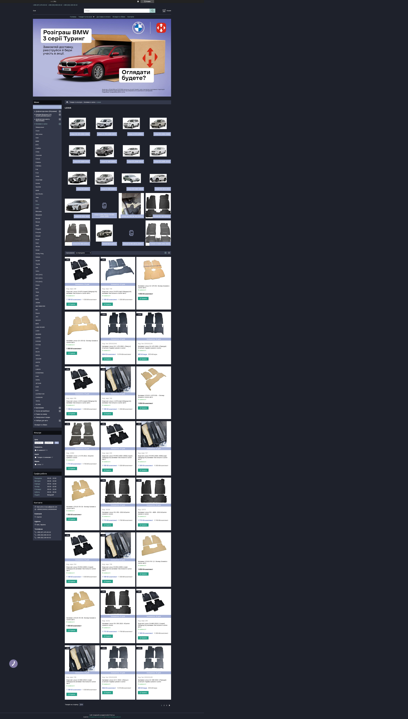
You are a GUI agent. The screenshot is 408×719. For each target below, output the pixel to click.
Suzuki (38, 260)
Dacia (37, 285)
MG (37, 309)
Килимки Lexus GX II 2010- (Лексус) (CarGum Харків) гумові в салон (115, 681)
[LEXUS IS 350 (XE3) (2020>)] (131, 233)
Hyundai (38, 187)
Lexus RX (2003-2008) (162, 134)
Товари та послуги (85, 17)
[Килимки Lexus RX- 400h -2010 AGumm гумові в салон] (153, 491)
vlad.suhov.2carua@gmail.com (47, 507)
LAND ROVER (40, 327)
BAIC (37, 366)
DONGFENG (40, 373)
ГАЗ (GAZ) (39, 281)
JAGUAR (38, 359)
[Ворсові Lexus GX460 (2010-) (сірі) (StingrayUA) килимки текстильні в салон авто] (82, 658)
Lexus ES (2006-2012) (135, 161)
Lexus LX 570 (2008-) (135, 134)
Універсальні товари (43, 417)
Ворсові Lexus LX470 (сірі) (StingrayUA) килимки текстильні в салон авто (116, 402)
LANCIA (38, 369)
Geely (37, 176)
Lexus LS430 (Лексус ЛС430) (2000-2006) (104, 215)
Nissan (38, 222)
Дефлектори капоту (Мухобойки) (43, 120)
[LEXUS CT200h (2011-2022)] (158, 233)
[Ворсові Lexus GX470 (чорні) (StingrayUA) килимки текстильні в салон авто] (82, 270)
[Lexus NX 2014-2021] (158, 178)
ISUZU (38, 352)
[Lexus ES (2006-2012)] (131, 150)
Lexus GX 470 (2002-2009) (80, 134)
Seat (37, 243)
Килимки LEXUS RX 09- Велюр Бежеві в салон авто (81, 618)
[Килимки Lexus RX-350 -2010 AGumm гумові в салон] (118, 491)
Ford (37, 173)
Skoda (38, 246)
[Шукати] (152, 11)
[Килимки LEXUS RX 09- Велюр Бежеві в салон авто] (82, 602)
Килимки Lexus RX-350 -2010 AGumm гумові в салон (116, 513)
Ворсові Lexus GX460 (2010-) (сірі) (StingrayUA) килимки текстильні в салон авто (81, 681)
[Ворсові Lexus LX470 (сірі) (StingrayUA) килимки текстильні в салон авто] (118, 379)
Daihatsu (38, 166)
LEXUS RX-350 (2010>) (162, 216)
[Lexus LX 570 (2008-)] (131, 123)
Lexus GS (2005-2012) (162, 161)
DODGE (38, 341)
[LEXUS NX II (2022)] (104, 233)
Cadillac (38, 148)
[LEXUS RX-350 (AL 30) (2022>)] (131, 205)
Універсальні (40, 127)
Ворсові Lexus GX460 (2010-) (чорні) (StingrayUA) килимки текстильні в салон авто (152, 625)
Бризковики (40, 408)
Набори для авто (42, 420)
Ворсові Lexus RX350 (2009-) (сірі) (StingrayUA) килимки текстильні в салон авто (117, 568)
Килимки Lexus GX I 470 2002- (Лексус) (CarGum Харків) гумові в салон (116, 347)
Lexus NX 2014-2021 (163, 189)
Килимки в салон (89, 102)
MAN (37, 324)
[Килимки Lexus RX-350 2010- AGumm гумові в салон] (118, 602)
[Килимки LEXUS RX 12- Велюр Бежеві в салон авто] (153, 545)
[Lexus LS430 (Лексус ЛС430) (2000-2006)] (104, 205)
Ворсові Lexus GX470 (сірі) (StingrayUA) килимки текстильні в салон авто (116, 292)
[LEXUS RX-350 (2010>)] (158, 205)
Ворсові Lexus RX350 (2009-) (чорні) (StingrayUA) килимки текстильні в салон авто (81, 568)
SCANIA (38, 404)
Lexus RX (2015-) (83, 189)
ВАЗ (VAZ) (39, 278)
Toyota (38, 264)
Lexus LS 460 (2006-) (108, 189)
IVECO (38, 355)
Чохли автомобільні (42, 411)
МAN (37, 299)
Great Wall (39, 180)
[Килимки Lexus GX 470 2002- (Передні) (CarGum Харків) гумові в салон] (153, 325)
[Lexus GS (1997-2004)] (131, 178)
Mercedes (39, 211)
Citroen (38, 159)
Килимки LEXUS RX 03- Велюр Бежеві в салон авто (81, 507)
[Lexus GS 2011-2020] (77, 205)
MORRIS (38, 334)
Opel (37, 225)
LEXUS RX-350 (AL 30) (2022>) (132, 216)
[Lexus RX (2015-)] (77, 178)
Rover (37, 239)
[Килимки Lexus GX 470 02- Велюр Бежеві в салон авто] (82, 325)
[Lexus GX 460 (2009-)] (104, 150)
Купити (72, 304)
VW (37, 267)
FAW (37, 376)
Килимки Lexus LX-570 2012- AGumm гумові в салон (80, 456)
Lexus (37, 204)
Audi (37, 138)
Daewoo (38, 162)
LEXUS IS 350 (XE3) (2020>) (133, 244)
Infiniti (37, 190)
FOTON (38, 345)
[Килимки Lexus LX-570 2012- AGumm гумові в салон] (82, 434)
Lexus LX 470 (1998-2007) (107, 134)
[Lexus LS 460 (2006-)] (104, 178)
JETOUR (38, 383)
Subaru (38, 257)
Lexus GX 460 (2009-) (108, 161)
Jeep (37, 197)
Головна (73, 17)
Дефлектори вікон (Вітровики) (46, 111)
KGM (37, 387)
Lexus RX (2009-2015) (81, 161)
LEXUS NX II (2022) (109, 244)
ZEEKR (38, 302)
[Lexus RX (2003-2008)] (158, 123)
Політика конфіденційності (113, 717)
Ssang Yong (39, 253)
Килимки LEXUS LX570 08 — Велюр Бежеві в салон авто (151, 396)
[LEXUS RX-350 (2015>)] (77, 233)
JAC (37, 316)
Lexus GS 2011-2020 (82, 216)
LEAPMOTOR (40, 394)
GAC (37, 348)
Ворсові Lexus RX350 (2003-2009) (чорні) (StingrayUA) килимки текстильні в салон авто (117, 457)
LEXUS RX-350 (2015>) (81, 244)
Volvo (37, 271)
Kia (37, 201)
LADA (37, 331)
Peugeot (38, 229)
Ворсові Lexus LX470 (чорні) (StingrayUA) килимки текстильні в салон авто (81, 402)
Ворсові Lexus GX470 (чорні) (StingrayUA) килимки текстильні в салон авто (81, 292)
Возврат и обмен (119, 17)
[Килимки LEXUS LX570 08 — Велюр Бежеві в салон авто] (153, 379)
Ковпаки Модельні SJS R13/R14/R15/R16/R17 (44, 115)
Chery (37, 152)
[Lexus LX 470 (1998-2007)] (104, 123)
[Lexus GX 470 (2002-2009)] (77, 123)
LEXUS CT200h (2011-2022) (160, 244)
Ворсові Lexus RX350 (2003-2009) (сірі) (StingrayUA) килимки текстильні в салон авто (152, 457)
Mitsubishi (39, 215)
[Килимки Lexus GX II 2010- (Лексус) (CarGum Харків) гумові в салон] (118, 658)
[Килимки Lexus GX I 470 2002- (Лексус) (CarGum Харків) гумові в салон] (118, 325)
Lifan (37, 208)
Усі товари (38, 107)
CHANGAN (39, 397)
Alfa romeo (39, 134)
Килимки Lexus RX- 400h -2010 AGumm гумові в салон (152, 513)
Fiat (37, 169)
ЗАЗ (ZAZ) (39, 274)
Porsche (38, 232)
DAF (37, 295)
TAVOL (38, 401)
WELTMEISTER (40, 306)
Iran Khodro (39, 194)
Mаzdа (38, 218)
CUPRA (38, 338)
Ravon (38, 313)
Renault (38, 236)
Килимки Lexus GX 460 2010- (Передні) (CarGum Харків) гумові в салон (152, 681)
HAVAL (38, 380)
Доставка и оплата (103, 17)
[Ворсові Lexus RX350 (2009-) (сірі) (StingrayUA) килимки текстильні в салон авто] (118, 545)
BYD (37, 145)
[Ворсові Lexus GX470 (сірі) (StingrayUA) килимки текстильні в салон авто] (118, 270)
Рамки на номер (41, 414)
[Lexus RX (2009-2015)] (77, 150)
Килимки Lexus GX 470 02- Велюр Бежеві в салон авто (82, 341)
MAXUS (38, 320)
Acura (37, 131)
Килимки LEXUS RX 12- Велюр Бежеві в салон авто (152, 562)
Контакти (130, 17)
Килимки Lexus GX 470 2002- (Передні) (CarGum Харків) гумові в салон (152, 347)
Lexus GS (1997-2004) (135, 189)
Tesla (37, 292)
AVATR (38, 362)
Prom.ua (112, 715)
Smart (37, 250)
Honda (38, 183)
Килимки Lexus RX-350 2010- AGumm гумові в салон (116, 624)
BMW (37, 141)
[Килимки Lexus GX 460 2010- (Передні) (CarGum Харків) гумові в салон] (153, 658)
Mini (37, 288)
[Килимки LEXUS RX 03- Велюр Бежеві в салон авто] (82, 491)
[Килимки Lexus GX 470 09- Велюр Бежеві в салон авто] (153, 270)
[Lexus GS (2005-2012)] (158, 150)
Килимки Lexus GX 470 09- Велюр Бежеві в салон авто (153, 286)
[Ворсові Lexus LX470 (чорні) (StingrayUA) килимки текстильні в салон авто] (82, 379)
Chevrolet (39, 155)
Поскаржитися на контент (96, 717)
